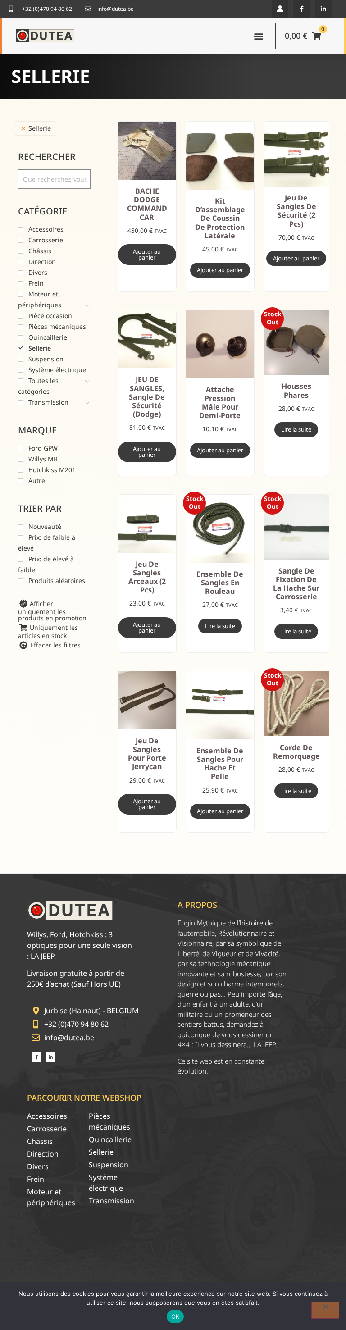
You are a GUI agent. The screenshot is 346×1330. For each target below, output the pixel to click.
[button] (280, 9)
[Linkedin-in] (323, 9)
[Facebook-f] (301, 9)
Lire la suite (296, 429)
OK (175, 1316)
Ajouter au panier (147, 254)
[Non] (325, 1310)
